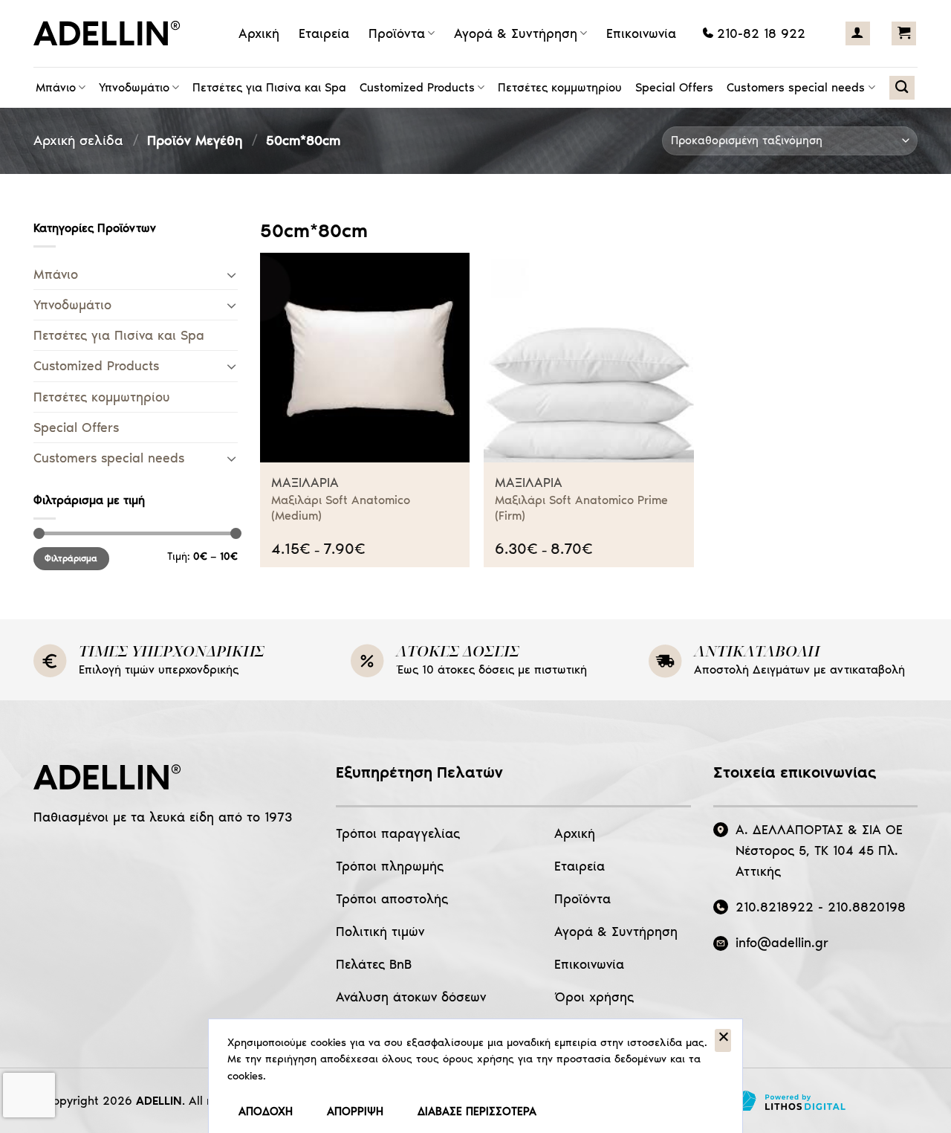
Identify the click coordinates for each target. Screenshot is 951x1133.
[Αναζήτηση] (901, 88)
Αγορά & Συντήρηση (515, 33)
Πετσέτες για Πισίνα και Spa (269, 87)
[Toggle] (231, 275)
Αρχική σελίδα (78, 140)
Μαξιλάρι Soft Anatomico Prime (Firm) (581, 508)
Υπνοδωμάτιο (134, 87)
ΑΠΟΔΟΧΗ (265, 1111)
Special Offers (674, 87)
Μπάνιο (56, 87)
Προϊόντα (397, 33)
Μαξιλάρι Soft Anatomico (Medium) (340, 508)
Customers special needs (796, 87)
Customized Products (417, 87)
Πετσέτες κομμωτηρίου (560, 87)
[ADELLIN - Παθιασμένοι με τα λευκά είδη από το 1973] (111, 33)
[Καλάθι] (904, 33)
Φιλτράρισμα (71, 558)
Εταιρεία (324, 33)
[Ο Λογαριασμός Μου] (857, 33)
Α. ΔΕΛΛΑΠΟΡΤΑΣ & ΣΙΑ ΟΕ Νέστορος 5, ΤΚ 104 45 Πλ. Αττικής (819, 850)
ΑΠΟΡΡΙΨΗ (355, 1111)
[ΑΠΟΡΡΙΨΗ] (723, 1041)
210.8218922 (775, 907)
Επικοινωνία (641, 33)
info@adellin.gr (782, 943)
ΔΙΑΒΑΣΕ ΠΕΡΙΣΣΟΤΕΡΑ (477, 1111)
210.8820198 (867, 907)
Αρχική (258, 33)
